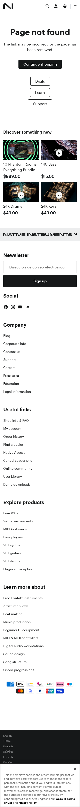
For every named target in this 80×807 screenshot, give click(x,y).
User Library (12, 476)
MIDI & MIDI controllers (20, 638)
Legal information (17, 391)
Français (8, 757)
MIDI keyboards (15, 529)
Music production (17, 622)
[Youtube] (20, 307)
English (7, 736)
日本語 (7, 741)
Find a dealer (13, 444)
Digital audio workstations (23, 646)
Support (40, 104)
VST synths (11, 545)
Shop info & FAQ (16, 420)
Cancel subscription (18, 460)
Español (7, 762)
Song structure (15, 662)
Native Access (14, 452)
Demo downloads (17, 484)
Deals (40, 81)
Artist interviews (16, 606)
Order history (13, 436)
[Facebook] (5, 307)
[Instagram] (12, 307)
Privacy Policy (27, 802)
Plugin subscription (18, 569)
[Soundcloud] (27, 307)
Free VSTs (10, 513)
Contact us (12, 351)
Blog (6, 335)
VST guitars (12, 553)
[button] (21, 195)
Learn (40, 92)
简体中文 (8, 752)
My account (12, 428)
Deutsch (8, 746)
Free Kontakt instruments (23, 598)
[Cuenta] (55, 6)
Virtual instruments (18, 521)
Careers (9, 367)
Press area (11, 375)
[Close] (75, 768)
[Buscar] (47, 6)
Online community (17, 468)
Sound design (14, 654)
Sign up (40, 281)
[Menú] (75, 6)
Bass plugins (13, 537)
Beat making (13, 614)
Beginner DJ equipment (21, 630)
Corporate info (14, 343)
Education (11, 383)
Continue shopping (40, 64)
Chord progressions (18, 670)
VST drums (11, 561)
